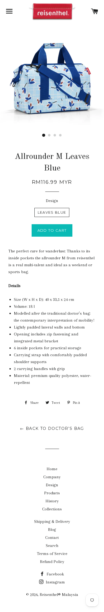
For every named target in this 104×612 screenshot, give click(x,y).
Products (52, 492)
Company (52, 476)
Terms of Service (52, 553)
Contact (52, 537)
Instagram (55, 582)
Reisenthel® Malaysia (59, 594)
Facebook (54, 574)
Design (52, 200)
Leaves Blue (52, 212)
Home (52, 468)
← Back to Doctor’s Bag (52, 428)
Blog (52, 529)
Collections (52, 509)
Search (52, 545)
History (52, 501)
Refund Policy (52, 561)
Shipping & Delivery (52, 521)
